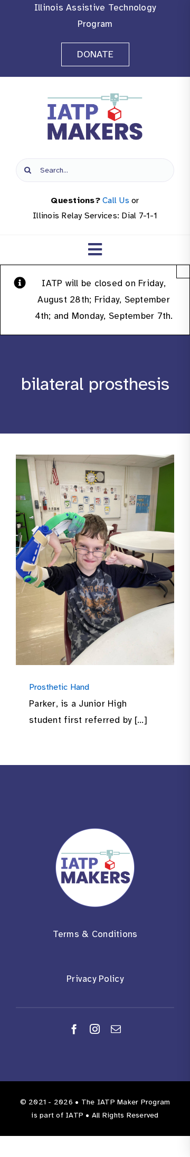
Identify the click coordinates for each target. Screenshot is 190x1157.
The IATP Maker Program (125, 1102)
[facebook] (74, 1029)
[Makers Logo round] (95, 832)
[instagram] (95, 1029)
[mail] (116, 1029)
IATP (74, 1115)
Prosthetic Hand (59, 686)
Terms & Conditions (95, 934)
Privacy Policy (95, 978)
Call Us (115, 200)
